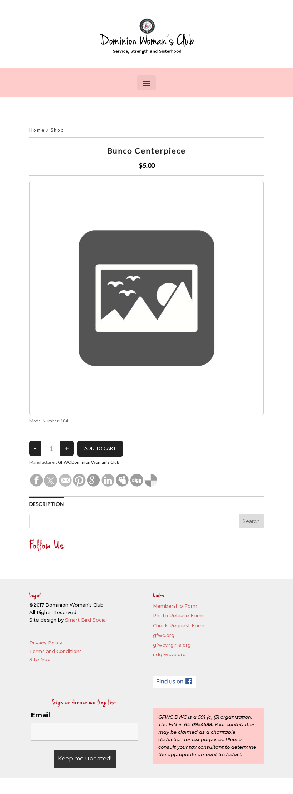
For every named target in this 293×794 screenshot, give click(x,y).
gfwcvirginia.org (172, 645)
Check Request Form (178, 625)
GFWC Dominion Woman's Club (88, 462)
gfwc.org (163, 635)
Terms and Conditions (55, 651)
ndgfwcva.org (169, 654)
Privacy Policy (45, 642)
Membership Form (175, 606)
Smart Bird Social (86, 620)
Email (40, 715)
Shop (57, 130)
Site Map (40, 659)
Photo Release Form (178, 615)
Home (37, 130)
